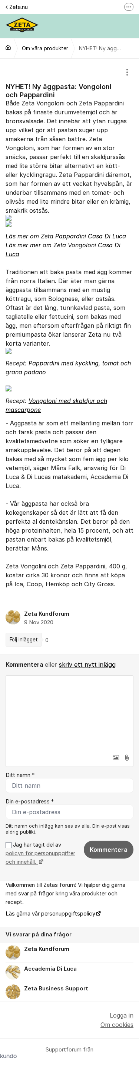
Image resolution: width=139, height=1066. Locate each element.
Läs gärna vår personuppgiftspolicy (50, 913)
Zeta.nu (18, 7)
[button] (115, 757)
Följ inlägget (24, 640)
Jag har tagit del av (40, 853)
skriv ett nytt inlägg (87, 664)
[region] (69, 356)
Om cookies (116, 1024)
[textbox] (69, 713)
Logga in (121, 1015)
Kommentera (109, 849)
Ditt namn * (20, 775)
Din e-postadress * (30, 801)
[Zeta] (8, 47)
